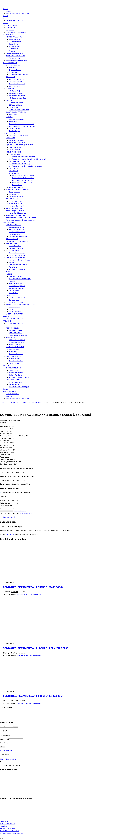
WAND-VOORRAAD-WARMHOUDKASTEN (20, 304)
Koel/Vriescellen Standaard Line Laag (22, 157)
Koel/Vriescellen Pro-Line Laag (19, 161)
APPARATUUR (8, 35)
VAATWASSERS (8, 222)
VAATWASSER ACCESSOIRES (16, 258)
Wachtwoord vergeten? (8, 750)
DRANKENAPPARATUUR (14, 53)
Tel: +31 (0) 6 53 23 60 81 (9, 828)
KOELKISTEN (10, 133)
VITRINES (9, 117)
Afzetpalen (12, 281)
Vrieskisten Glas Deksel (17, 142)
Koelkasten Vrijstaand (16, 79)
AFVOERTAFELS (11, 243)
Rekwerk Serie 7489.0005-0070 (23, 178)
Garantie (9, 396)
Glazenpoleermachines (17, 253)
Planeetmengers (14, 384)
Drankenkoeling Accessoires (19, 74)
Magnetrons (10, 30)
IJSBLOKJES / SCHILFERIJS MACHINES (19, 145)
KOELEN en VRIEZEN (10, 63)
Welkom (5, 9)
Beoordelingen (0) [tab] (9, 517)
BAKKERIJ (6, 365)
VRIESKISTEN (10, 138)
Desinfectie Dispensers (17, 286)
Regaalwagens (14, 300)
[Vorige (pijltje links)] (0, 838)
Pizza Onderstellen (15, 344)
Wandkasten (13, 309)
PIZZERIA (6, 326)
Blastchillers (13, 114)
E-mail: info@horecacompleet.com (12, 833)
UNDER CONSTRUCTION (14, 20)
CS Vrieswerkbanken (16, 105)
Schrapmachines (14, 46)
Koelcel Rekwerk (14, 173)
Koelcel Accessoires (16, 187)
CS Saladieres (14, 107)
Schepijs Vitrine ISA (15, 194)
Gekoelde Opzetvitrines (17, 119)
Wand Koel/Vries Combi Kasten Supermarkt (21, 218)
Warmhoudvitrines (15, 58)
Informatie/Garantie (9, 391)
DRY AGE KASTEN (12, 199)
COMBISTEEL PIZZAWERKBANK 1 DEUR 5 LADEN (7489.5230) (36, 648)
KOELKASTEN (10, 77)
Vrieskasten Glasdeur (16, 93)
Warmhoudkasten (15, 312)
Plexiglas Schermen (15, 283)
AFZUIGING (7, 321)
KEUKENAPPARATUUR (14, 37)
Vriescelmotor (13, 171)
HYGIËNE (9, 274)
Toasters (12, 51)
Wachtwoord (4, 739)
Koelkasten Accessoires (17, 86)
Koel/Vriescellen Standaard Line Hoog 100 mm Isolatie (27, 159)
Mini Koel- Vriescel (15, 154)
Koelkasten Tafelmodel (17, 84)
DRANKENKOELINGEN (13, 65)
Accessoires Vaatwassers (17, 269)
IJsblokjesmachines (15, 147)
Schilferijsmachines (15, 150)
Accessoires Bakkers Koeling (19, 377)
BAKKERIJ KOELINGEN (13, 368)
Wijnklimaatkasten (15, 70)
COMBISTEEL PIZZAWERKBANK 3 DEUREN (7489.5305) (33, 696)
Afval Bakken (13, 293)
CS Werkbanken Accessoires (19, 110)
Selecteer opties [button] (22, 594)
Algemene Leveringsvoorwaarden (17, 13)
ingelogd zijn (10, 534)
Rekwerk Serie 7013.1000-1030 (23, 175)
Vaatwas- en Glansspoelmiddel (19, 260)
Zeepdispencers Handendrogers (20, 279)
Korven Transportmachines (18, 236)
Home (2, 402)
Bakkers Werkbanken (16, 375)
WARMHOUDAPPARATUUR (15, 56)
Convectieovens (11, 27)
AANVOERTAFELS (12, 239)
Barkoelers (12, 67)
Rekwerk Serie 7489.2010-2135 (23, 182)
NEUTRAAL (7, 272)
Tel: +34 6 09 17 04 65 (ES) (9, 831)
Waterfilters (13, 267)
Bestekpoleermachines (17, 255)
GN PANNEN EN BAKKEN (14, 302)
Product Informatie (12, 394)
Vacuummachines (15, 39)
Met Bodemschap (15, 246)
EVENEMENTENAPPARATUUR (16, 60)
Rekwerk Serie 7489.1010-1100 (22, 180)
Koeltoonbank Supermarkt (15, 206)
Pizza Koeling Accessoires (18, 335)
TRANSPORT (10, 295)
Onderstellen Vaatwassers (18, 265)
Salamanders (13, 49)
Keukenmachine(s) (15, 382)
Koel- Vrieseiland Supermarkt (16, 213)
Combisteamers (11, 25)
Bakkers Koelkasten (15, 370)
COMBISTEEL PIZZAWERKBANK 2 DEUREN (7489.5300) (33, 587)
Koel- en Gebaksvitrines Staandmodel (22, 126)
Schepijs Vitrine (14, 192)
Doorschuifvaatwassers (17, 232)
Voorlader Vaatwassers (17, 229)
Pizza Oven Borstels (16, 361)
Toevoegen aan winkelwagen (7, 510)
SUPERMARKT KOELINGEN (12, 204)
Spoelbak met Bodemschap (18, 241)
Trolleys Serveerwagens (17, 297)
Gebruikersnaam (5, 735)
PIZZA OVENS (11, 337)
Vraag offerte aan (20, 511)
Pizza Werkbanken (15, 330)
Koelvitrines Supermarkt (14, 208)
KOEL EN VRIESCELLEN (14, 152)
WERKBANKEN (11, 100)
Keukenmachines (15, 42)
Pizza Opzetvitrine (15, 333)
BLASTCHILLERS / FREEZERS (16, 112)
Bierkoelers (13, 72)
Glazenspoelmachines (16, 227)
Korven (11, 262)
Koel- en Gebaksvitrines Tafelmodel (21, 124)
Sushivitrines (13, 121)
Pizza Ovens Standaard (17, 340)
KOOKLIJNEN (7, 18)
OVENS (5, 23)
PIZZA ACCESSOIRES (13, 356)
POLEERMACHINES (12, 250)
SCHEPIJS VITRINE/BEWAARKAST (18, 189)
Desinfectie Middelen (16, 288)
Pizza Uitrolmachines (16, 354)
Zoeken (16, 726)
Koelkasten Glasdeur (16, 81)
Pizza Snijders (14, 363)
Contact (8, 11)
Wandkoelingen (14, 131)
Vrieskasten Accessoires (17, 98)
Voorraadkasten (14, 307)
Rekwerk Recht (17, 185)
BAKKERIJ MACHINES (13, 380)
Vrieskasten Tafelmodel (17, 96)
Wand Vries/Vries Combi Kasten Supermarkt (21, 220)
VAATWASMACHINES (13, 225)
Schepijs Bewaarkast (16, 196)
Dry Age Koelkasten (15, 201)
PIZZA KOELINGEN (12, 328)
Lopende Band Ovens (16, 342)
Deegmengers (14, 349)
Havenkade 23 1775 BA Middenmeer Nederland (7, 824)
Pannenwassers (14, 234)
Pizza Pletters (13, 351)
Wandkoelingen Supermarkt (15, 211)
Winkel (5, 16)
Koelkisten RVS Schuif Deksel (19, 135)
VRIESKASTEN (11, 88)
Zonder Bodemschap (16, 248)
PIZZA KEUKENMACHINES (15, 347)
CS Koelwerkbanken (16, 103)
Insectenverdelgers (15, 276)
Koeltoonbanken (14, 128)
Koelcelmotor (13, 168)
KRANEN (6, 316)
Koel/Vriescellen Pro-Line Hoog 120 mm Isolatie (25, 166)
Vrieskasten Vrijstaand (16, 91)
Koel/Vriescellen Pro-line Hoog (19, 164)
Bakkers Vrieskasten (16, 373)
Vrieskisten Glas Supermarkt (16, 215)
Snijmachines (13, 44)
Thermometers (14, 290)
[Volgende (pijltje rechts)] (2, 838)
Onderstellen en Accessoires (16, 32)
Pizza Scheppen (14, 358)
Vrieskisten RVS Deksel (17, 140)
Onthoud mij (5, 743)
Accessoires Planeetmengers (19, 387)
